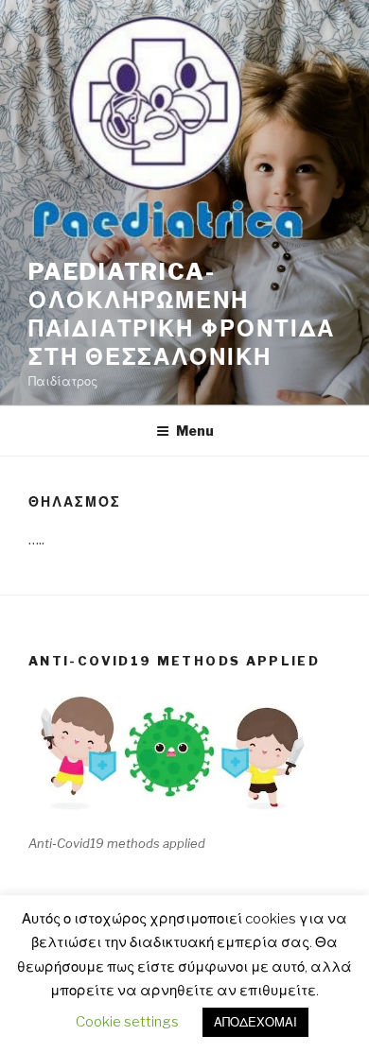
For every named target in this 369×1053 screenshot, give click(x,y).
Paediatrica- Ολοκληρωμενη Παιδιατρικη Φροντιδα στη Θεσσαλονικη (181, 314)
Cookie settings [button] (127, 1021)
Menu (195, 431)
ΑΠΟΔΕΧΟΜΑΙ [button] (255, 1021)
